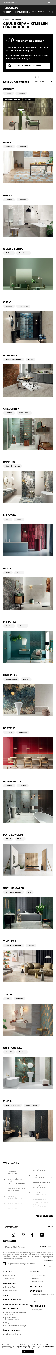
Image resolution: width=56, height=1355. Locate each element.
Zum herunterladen (15, 1304)
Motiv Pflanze (24, 413)
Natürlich (21, 93)
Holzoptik (9, 146)
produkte (12, 1209)
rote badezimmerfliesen (42, 1176)
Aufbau (31, 945)
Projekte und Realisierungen (12, 1318)
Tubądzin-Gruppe (13, 1334)
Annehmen (28, 1352)
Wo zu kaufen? (44, 12)
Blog (7, 1322)
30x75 (19, 572)
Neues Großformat (13, 466)
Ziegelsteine (23, 306)
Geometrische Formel (13, 359)
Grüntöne (22, 200)
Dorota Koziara (12, 1290)
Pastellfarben (24, 253)
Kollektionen (16, 19)
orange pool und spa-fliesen (16, 1190)
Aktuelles (36, 1287)
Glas (29, 892)
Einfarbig (9, 253)
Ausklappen (48, 1260)
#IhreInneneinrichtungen (16, 1325)
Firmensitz (36, 1278)
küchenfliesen (15, 1203)
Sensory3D (37, 1310)
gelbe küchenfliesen (15, 1197)
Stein (7, 998)
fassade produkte (12, 1173)
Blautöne (22, 146)
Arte (34, 1301)
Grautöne (9, 200)
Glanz (8, 519)
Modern (8, 93)
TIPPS (33, 12)
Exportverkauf (38, 1282)
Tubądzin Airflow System (43, 1295)
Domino (35, 1298)
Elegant (26, 679)
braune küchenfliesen (39, 1193)
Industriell (22, 785)
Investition (23, 732)
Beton (30, 359)
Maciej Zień (10, 1287)
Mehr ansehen (44, 1216)
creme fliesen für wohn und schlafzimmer (41, 1185)
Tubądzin (6, 19)
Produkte (9, 1278)
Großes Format (11, 679)
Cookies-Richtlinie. (44, 1345)
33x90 (8, 839)
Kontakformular (39, 1275)
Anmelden (45, 1247)
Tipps (6, 1295)
